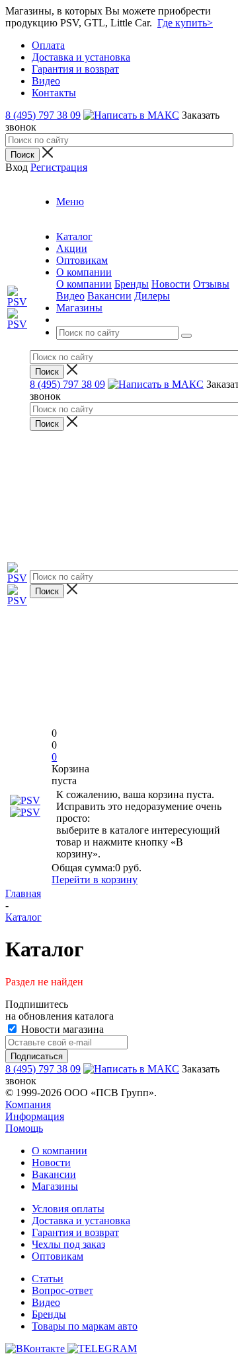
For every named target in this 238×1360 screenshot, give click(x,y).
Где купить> (185, 22)
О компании (84, 284)
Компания (28, 1104)
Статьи (47, 1278)
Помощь (24, 1128)
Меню (70, 201)
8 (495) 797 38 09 (43, 115)
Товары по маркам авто (85, 1326)
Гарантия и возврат (75, 1232)
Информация (34, 1116)
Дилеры (152, 295)
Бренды (131, 284)
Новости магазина (61, 1029)
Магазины (55, 1186)
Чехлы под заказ (68, 1244)
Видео (70, 295)
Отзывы (211, 284)
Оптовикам (57, 1256)
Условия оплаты (68, 1208)
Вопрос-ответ (62, 1290)
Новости (170, 284)
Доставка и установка (81, 1220)
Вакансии (109, 295)
